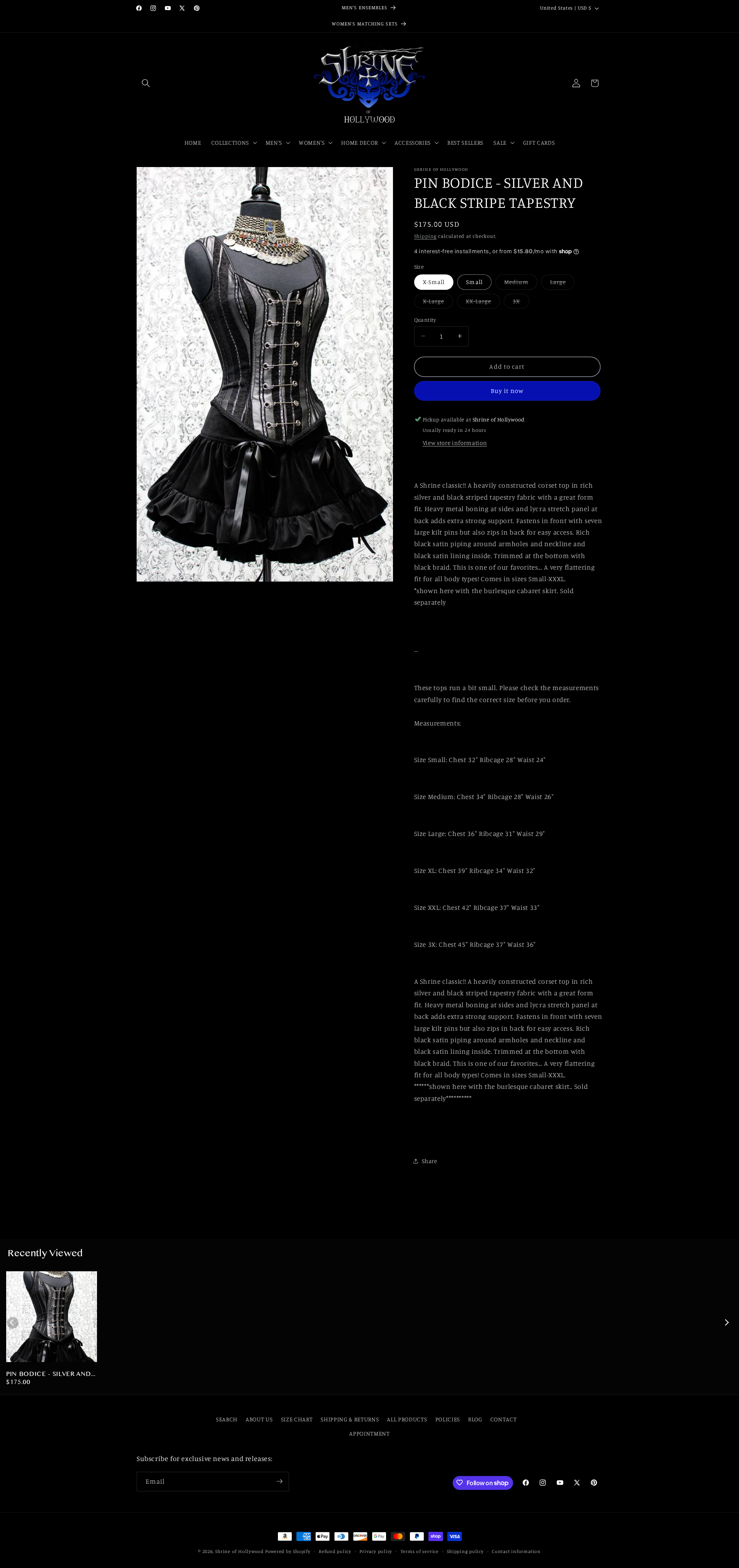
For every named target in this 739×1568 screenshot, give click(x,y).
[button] (146, 83)
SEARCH (226, 1419)
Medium (520, 283)
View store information (455, 442)
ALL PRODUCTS (407, 1419)
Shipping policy (465, 1551)
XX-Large (483, 302)
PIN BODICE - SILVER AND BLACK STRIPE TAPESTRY (48, 1374)
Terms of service (420, 1551)
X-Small (434, 282)
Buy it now (507, 391)
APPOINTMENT (369, 1433)
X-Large (438, 302)
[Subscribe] (279, 1481)
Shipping (425, 236)
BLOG (475, 1419)
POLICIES (447, 1419)
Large (562, 283)
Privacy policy (375, 1551)
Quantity (425, 319)
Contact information (516, 1551)
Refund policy (335, 1551)
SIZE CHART (297, 1419)
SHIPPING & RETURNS (350, 1419)
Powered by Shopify (288, 1551)
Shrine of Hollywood (239, 1551)
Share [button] (429, 1160)
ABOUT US (259, 1419)
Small (474, 282)
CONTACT (503, 1419)
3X (521, 302)
